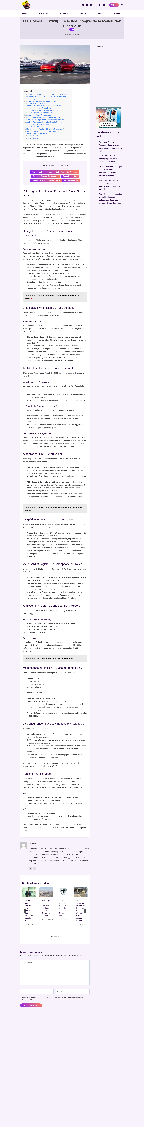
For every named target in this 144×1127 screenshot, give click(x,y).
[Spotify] (99, 5)
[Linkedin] (91, 5)
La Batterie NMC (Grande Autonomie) (44, 110)
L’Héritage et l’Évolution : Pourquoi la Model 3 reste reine (48, 94)
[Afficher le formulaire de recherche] (122, 5)
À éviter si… (35, 138)
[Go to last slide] (25, 911)
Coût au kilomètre (36, 127)
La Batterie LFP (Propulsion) (40, 108)
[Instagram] (83, 5)
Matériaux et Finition (37, 103)
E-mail (60, 991)
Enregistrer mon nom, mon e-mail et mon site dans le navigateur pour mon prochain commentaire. (54, 999)
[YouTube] (87, 5)
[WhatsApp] (95, 5)
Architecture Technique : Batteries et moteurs (43, 106)
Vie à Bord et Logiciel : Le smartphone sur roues (45, 120)
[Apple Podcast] (104, 5)
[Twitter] (78, 5)
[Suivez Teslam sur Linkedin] (34, 868)
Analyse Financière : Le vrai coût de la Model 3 (44, 122)
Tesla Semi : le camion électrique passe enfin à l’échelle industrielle (108, 159)
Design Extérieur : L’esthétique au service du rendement (48, 96)
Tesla (72, 29)
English (113, 5)
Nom (23, 991)
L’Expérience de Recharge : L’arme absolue (43, 117)
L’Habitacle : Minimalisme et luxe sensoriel (42, 101)
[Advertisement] (108, 73)
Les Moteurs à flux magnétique (41, 113)
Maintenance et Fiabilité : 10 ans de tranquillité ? (45, 129)
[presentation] (29, 892)
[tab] (51, 936)
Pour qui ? (34, 136)
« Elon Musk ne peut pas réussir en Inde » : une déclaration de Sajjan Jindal (29, 910)
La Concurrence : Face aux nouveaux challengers (46, 131)
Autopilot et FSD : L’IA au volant (38, 115)
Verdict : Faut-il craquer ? (37, 133)
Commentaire (27, 962)
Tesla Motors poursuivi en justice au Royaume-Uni (63, 908)
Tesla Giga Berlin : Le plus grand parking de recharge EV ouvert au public (46, 908)
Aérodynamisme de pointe (40, 99)
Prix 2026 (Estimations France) (41, 124)
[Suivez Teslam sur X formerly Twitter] (30, 868)
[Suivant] (85, 911)
